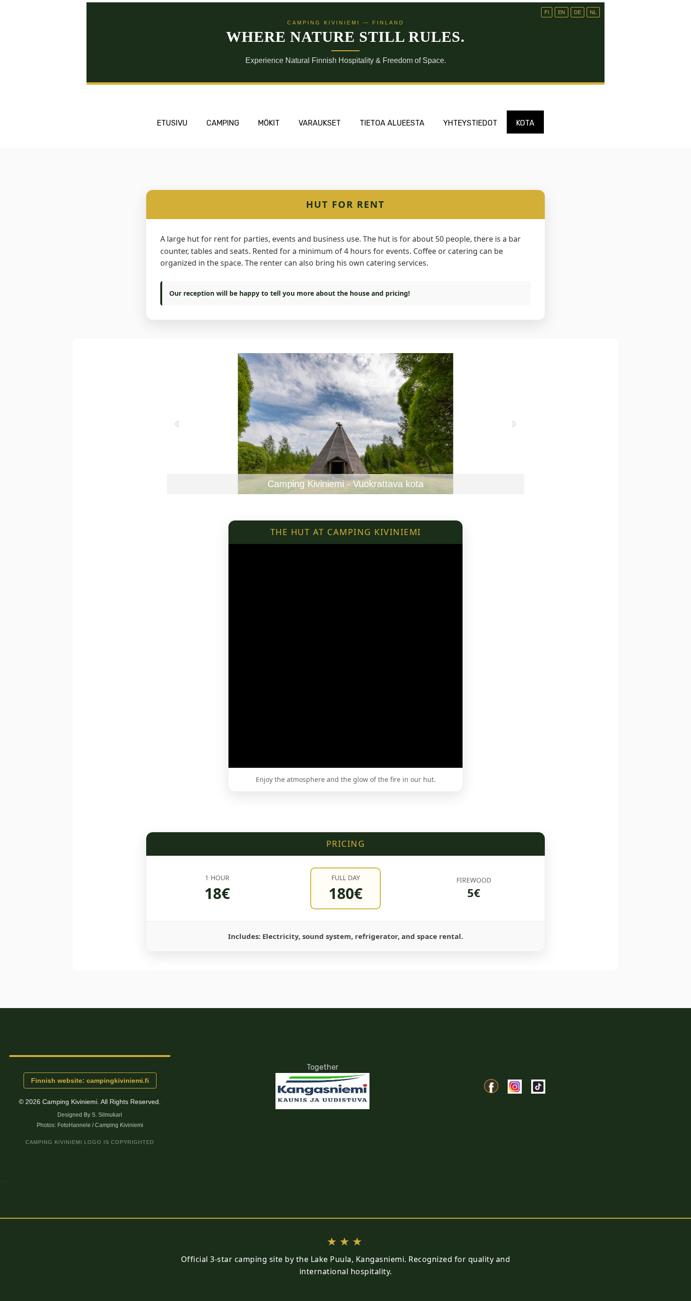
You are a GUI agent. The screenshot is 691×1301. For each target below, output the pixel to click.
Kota (525, 122)
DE (577, 12)
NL (593, 12)
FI (546, 12)
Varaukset (319, 122)
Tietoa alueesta (392, 122)
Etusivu (172, 122)
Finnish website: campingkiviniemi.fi (90, 1080)
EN (561, 12)
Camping (222, 122)
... (3, 1179)
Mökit (269, 122)
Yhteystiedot (470, 122)
